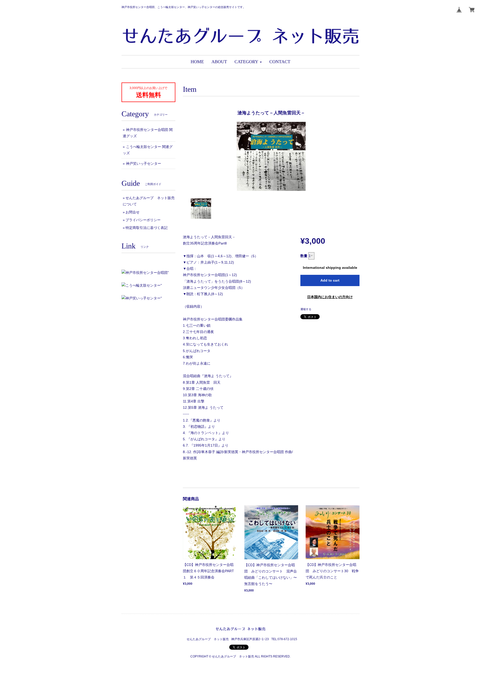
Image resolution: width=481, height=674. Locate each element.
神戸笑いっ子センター (143, 163)
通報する (305, 309)
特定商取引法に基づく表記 (147, 228)
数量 (303, 256)
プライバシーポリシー (143, 220)
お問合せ (133, 212)
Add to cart (329, 280)
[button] (248, 61)
